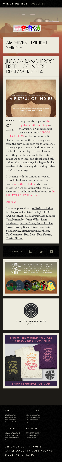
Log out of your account (32, 422)
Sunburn (43, 231)
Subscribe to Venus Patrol (33, 415)
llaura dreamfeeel (35, 216)
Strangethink (29, 231)
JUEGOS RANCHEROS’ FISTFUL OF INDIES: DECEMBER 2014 (30, 66)
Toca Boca (29, 235)
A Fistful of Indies (24, 184)
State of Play (13, 231)
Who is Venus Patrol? (11, 417)
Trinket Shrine (14, 239)
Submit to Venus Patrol (11, 435)
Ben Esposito (13, 212)
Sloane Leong (14, 227)
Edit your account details (33, 417)
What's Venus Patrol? (11, 415)
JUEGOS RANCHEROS (33, 433)
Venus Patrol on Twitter (12, 438)
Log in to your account (32, 420)
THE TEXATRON (32, 435)
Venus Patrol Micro (10, 420)
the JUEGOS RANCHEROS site (30, 194)
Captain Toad (30, 212)
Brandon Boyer (9, 125)
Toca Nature (44, 235)
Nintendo (18, 220)
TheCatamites (14, 235)
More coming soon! (31, 438)
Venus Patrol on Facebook (12, 440)
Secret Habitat (44, 224)
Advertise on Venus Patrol (12, 433)
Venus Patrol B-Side (10, 422)
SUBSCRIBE (38, 3)
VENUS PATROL (15, 3)
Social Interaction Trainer (38, 227)
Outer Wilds (32, 220)
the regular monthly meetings (34, 123)
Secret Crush (27, 224)
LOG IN (31, 324)
